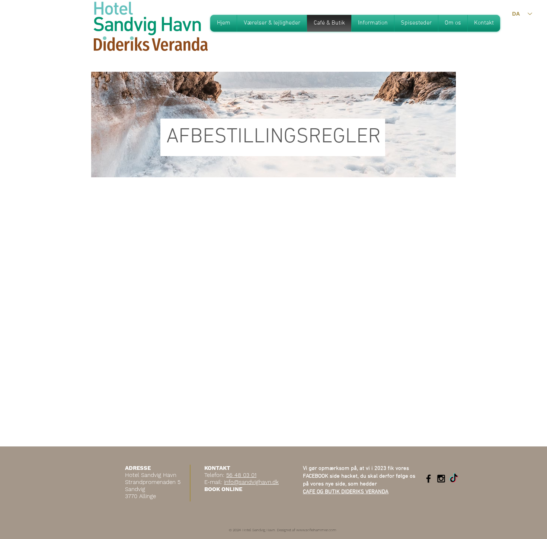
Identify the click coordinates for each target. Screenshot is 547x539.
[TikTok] (453, 478)
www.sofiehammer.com (316, 530)
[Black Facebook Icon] (428, 478)
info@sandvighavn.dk (251, 482)
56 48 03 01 (241, 475)
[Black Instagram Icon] (441, 478)
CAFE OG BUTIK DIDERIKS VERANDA (345, 491)
